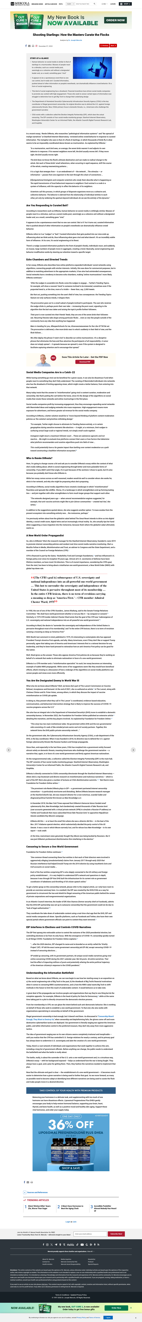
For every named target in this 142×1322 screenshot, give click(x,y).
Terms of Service (94, 1317)
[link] (26, 46)
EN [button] (104, 4)
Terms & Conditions (62, 1295)
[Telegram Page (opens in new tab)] (56, 1245)
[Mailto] (27, 1186)
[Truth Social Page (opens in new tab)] (64, 1245)
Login (68, 1222)
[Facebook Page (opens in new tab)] (43, 1245)
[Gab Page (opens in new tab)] (60, 1245)
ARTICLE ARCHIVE (51, 4)
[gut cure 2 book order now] (71, 28)
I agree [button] (108, 1317)
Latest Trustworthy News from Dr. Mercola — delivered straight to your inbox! (43, 1235)
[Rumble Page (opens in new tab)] (91, 1245)
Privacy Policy (81, 1317)
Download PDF (85, 362)
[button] (104, 45)
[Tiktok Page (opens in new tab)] (77, 1245)
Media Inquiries (66, 1259)
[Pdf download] (36, 45)
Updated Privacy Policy (79, 1295)
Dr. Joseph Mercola (75, 40)
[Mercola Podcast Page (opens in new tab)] (94, 1245)
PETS (61, 4)
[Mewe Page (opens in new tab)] (70, 1245)
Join (74, 1222)
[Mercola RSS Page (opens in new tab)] (98, 1245)
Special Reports (93, 1264)
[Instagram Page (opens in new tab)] (47, 1245)
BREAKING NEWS (37, 4)
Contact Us (46, 1262)
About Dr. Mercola (48, 1259)
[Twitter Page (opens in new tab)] (52, 1245)
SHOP (127, 4)
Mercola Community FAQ (69, 1262)
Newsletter (91, 1259)
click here (44, 1284)
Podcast (90, 1262)
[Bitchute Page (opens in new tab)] (87, 1245)
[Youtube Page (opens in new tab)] (82, 1245)
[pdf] (31, 1186)
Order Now (116, 1308)
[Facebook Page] (24, 1186)
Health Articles (47, 1264)
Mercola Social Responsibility (70, 1264)
